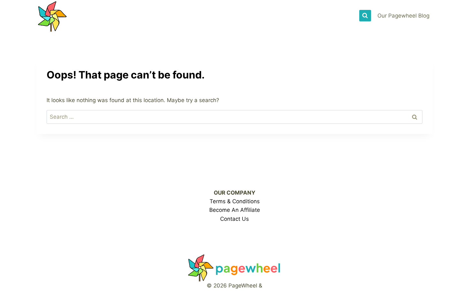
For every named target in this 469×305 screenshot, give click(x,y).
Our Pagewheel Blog (403, 15)
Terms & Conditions (235, 201)
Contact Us (234, 219)
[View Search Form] (365, 15)
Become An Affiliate (234, 210)
